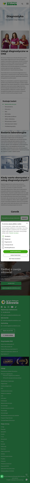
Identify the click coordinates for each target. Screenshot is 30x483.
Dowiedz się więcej (13, 233)
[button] (15, 259)
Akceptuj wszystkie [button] (15, 251)
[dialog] (15, 241)
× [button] (26, 223)
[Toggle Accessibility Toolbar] (2, 476)
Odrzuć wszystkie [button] (15, 255)
